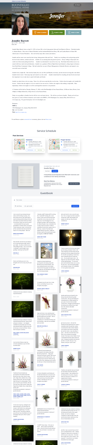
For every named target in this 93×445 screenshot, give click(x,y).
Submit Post (75, 206)
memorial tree (28, 119)
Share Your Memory (74, 183)
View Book (47, 171)
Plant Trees (40, 150)
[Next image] (32, 362)
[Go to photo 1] (22, 369)
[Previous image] (13, 362)
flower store (48, 119)
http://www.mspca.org (20, 112)
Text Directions (30, 150)
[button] (19, 143)
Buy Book (55, 171)
